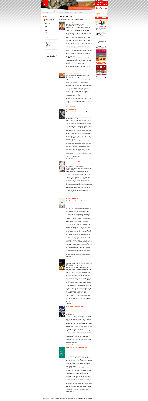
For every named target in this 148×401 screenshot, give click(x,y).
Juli (47, 43)
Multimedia (76, 12)
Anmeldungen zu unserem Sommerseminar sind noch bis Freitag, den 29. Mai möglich (101, 46)
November (48, 47)
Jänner (47, 36)
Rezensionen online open (49, 19)
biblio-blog (81, 12)
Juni (47, 42)
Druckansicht (45, 12)
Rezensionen (66, 12)
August (47, 44)
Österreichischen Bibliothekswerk (77, 19)
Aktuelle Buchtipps (47, 23)
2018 (46, 35)
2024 (46, 27)
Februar (47, 37)
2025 (46, 26)
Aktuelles (61, 11)
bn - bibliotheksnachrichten (49, 20)
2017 (46, 50)
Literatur (70, 11)
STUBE (65, 19)
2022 (46, 30)
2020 (46, 32)
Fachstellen (61, 12)
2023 (46, 28)
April (47, 40)
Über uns (80, 11)
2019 (46, 34)
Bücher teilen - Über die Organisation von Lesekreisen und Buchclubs (101, 33)
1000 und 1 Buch (47, 22)
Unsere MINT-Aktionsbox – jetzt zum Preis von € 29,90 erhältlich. (101, 38)
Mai (47, 41)
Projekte (75, 11)
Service (66, 11)
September (48, 45)
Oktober (47, 46)
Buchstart (71, 12)
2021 (46, 31)
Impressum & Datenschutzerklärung (85, 398)
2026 (46, 24)
